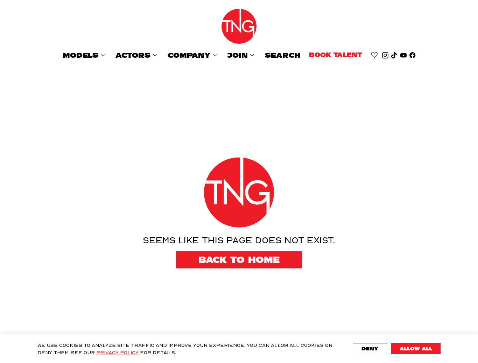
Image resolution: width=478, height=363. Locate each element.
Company (193, 55)
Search (283, 55)
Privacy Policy (117, 352)
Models (85, 55)
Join (241, 55)
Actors (137, 55)
